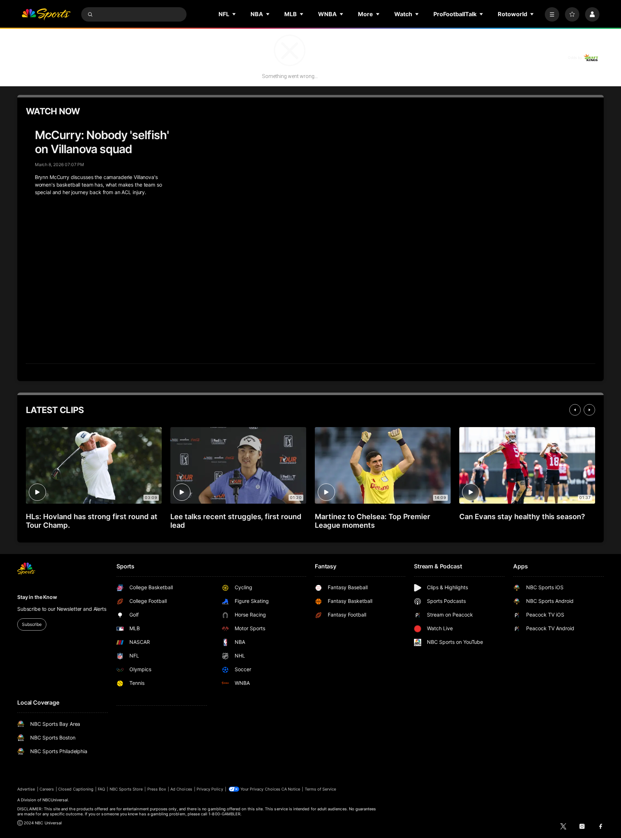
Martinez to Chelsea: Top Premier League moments (372, 521)
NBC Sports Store (126, 789)
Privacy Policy (210, 789)
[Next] (589, 410)
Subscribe (32, 624)
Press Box (156, 789)
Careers (47, 789)
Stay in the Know (37, 597)
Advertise (26, 789)
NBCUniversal (55, 799)
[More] (552, 14)
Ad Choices (181, 789)
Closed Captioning (75, 789)
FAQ (101, 789)
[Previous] (575, 410)
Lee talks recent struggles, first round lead (236, 521)
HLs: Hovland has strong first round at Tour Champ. (91, 521)
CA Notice (290, 789)
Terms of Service (320, 789)
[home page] (46, 14)
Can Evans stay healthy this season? (522, 516)
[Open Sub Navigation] (234, 14)
